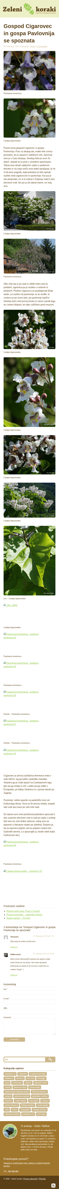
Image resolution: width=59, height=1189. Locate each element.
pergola (8, 1096)
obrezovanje (35, 1087)
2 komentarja (42, 46)
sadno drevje (20, 1101)
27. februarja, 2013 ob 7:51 (43, 936)
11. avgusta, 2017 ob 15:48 (43, 954)
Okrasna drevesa (39, 1092)
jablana (28, 1083)
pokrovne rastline (22, 1096)
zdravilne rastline (12, 1114)
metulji (7, 1087)
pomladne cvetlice (39, 1096)
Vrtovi (32, 46)
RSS (53, 1186)
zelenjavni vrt (28, 1114)
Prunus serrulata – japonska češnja (24, 914)
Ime (5, 989)
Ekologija (41, 1078)
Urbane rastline (27, 1105)
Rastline (8, 1101)
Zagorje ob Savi (39, 1110)
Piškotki (42, 1179)
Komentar (7, 1017)
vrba (7, 1110)
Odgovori (13, 947)
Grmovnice (17, 1083)
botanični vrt (10, 1074)
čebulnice (23, 1074)
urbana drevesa (11, 1105)
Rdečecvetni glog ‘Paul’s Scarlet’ (23, 911)
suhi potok (34, 1101)
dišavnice (9, 1078)
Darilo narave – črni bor (18, 918)
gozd (7, 1083)
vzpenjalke (25, 1110)
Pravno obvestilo (30, 1179)
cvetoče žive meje (37, 1074)
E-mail (6, 999)
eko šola (30, 1078)
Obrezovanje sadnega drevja (17, 1092)
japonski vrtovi (41, 1083)
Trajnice (45, 1101)
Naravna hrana (20, 1087)
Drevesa (19, 1078)
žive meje (41, 1114)
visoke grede (42, 1105)
